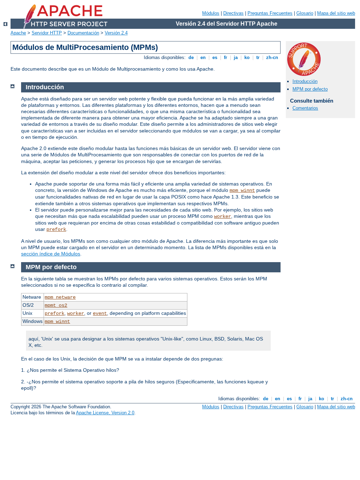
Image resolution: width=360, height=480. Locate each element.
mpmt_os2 (56, 305)
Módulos (210, 13)
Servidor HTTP (47, 32)
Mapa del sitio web (336, 13)
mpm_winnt (242, 190)
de (191, 57)
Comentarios (305, 108)
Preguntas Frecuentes (270, 13)
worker (222, 216)
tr (258, 57)
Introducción (304, 81)
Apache (18, 32)
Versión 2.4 (116, 32)
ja (235, 57)
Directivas (233, 13)
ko (247, 57)
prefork (56, 229)
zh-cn (272, 57)
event (100, 313)
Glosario (304, 13)
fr (226, 57)
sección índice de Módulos (50, 254)
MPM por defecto (310, 89)
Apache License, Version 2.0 (105, 412)
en (203, 57)
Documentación (83, 32)
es (215, 57)
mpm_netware (60, 297)
